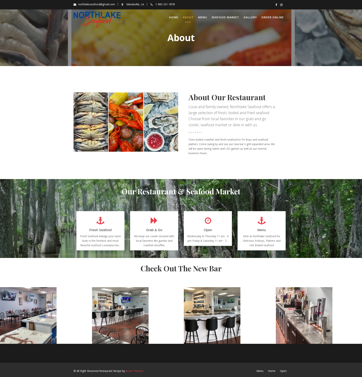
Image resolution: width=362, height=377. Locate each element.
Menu (202, 17)
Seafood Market (225, 17)
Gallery (250, 17)
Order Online (272, 17)
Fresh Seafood (100, 230)
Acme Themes (134, 371)
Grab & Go (154, 230)
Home (173, 17)
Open (208, 230)
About (188, 17)
